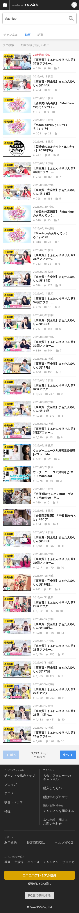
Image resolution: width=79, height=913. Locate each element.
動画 (28, 34)
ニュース (33, 862)
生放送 (18, 862)
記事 (40, 34)
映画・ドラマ (13, 802)
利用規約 (10, 842)
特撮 (7, 811)
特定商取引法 (36, 842)
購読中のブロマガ (55, 797)
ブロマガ (10, 784)
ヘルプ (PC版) (65, 842)
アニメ (9, 793)
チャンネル (11, 34)
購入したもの (52, 788)
